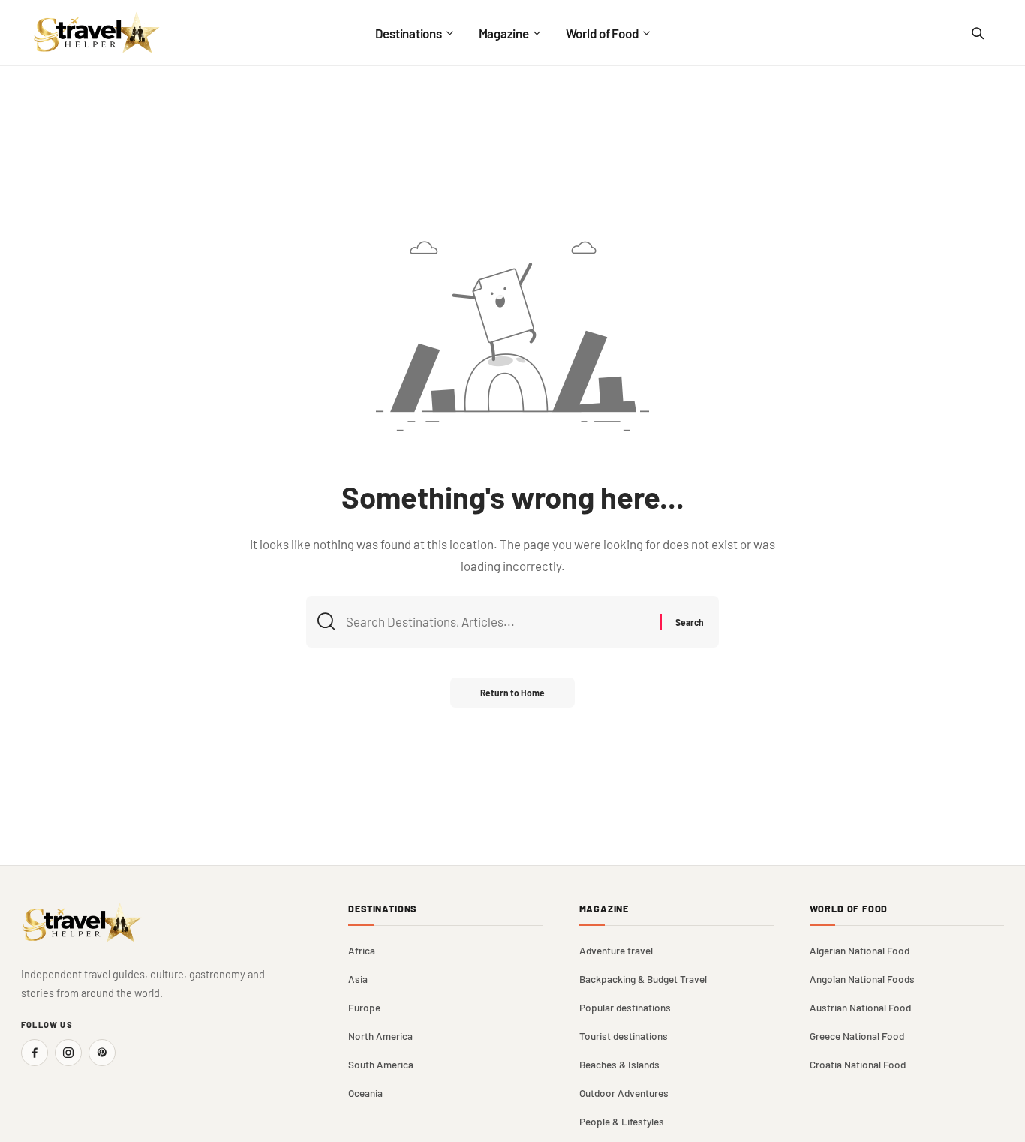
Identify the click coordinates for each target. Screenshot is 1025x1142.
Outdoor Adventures (624, 1092)
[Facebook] (34, 1052)
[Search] (977, 33)
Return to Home (512, 692)
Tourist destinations (623, 1035)
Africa (361, 950)
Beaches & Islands (619, 1064)
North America (380, 1035)
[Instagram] (68, 1052)
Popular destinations (625, 1007)
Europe (364, 1007)
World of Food (849, 909)
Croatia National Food (858, 1064)
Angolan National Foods (862, 978)
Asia (358, 978)
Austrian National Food (860, 1007)
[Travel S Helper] (96, 33)
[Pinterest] (102, 1052)
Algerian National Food (859, 950)
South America (380, 1064)
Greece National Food (857, 1035)
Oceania (365, 1092)
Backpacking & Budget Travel (643, 978)
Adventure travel (616, 950)
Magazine (604, 909)
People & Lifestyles (621, 1121)
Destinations (382, 909)
